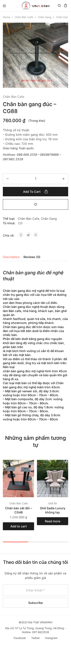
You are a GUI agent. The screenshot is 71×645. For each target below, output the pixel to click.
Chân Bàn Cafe (24, 17)
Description (11, 257)
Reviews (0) (31, 257)
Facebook (20, 638)
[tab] (12, 257)
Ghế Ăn (52, 503)
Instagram (51, 638)
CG (20, 223)
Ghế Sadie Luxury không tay (52, 510)
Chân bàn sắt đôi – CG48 (18, 510)
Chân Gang (44, 17)
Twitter (35, 638)
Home (6, 17)
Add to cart (32, 191)
